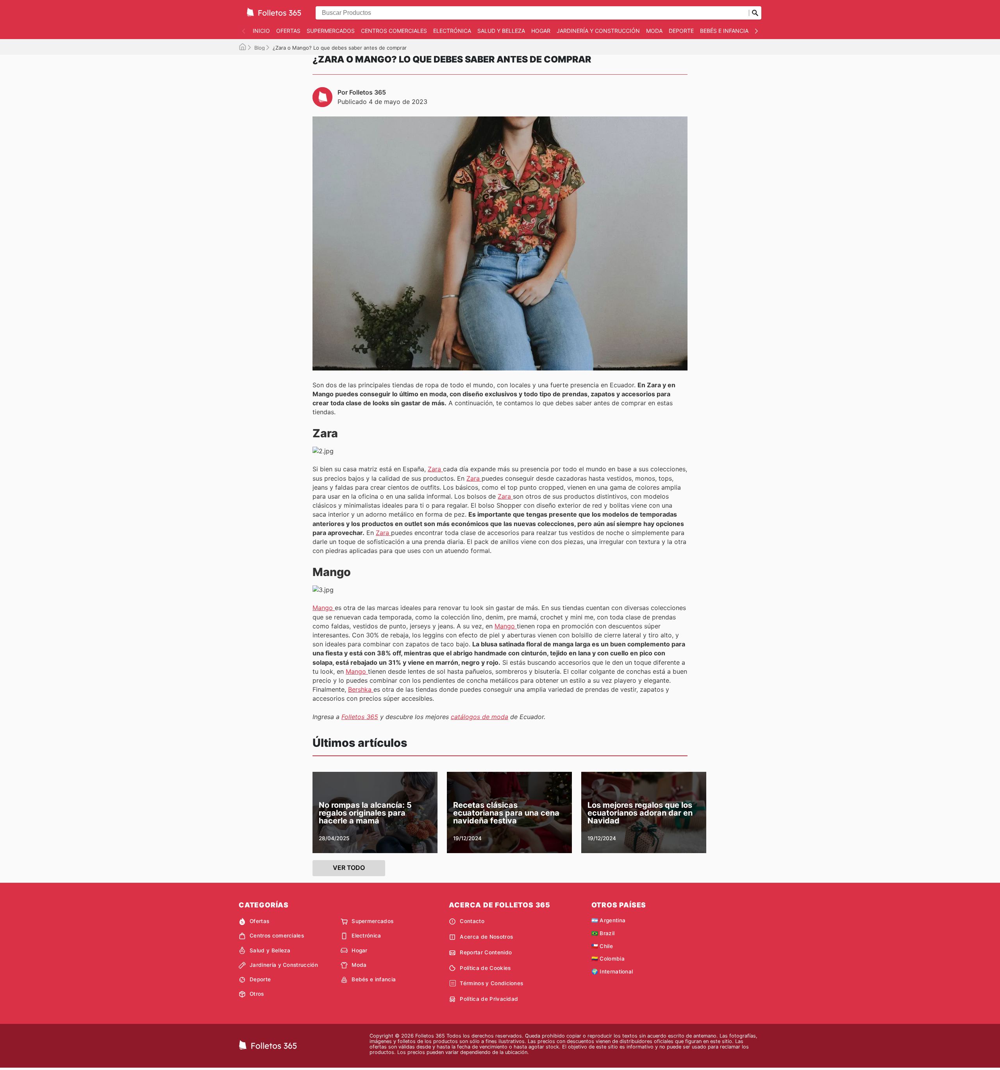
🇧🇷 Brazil (603, 933)
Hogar (540, 30)
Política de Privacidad (489, 999)
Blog (259, 48)
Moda (654, 30)
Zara (435, 469)
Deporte (681, 30)
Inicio (261, 30)
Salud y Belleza (501, 30)
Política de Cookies (485, 968)
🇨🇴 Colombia (608, 958)
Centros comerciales (394, 30)
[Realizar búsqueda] (755, 13)
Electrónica (452, 30)
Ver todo (349, 867)
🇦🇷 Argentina (608, 920)
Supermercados (331, 30)
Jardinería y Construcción (598, 30)
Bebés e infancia (724, 30)
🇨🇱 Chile (602, 946)
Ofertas (288, 30)
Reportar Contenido (486, 952)
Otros (257, 994)
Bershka (360, 689)
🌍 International (612, 971)
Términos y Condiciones (491, 983)
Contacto (472, 921)
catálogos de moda (479, 717)
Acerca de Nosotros (486, 937)
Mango (323, 608)
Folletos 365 (359, 717)
